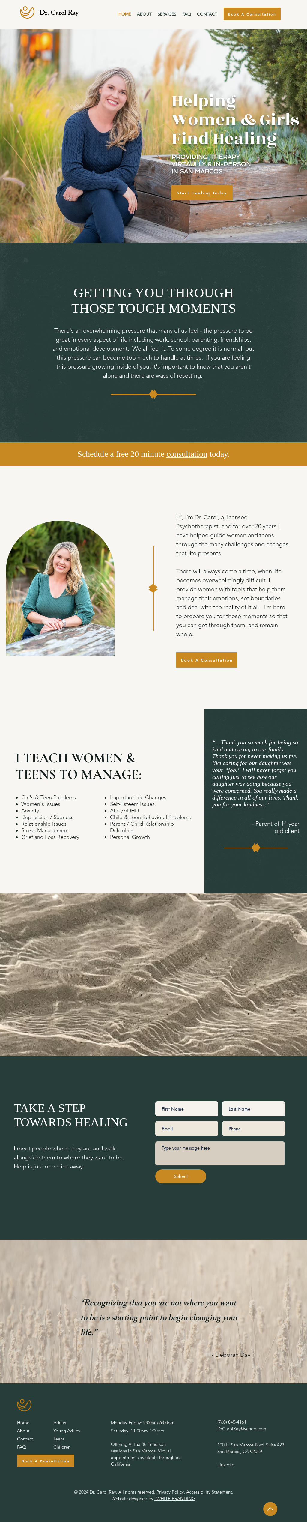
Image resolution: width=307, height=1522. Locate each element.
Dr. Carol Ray (59, 13)
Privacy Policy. (170, 1492)
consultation (186, 454)
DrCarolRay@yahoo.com (241, 1428)
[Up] (270, 1509)
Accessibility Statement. (209, 1492)
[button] (167, 14)
